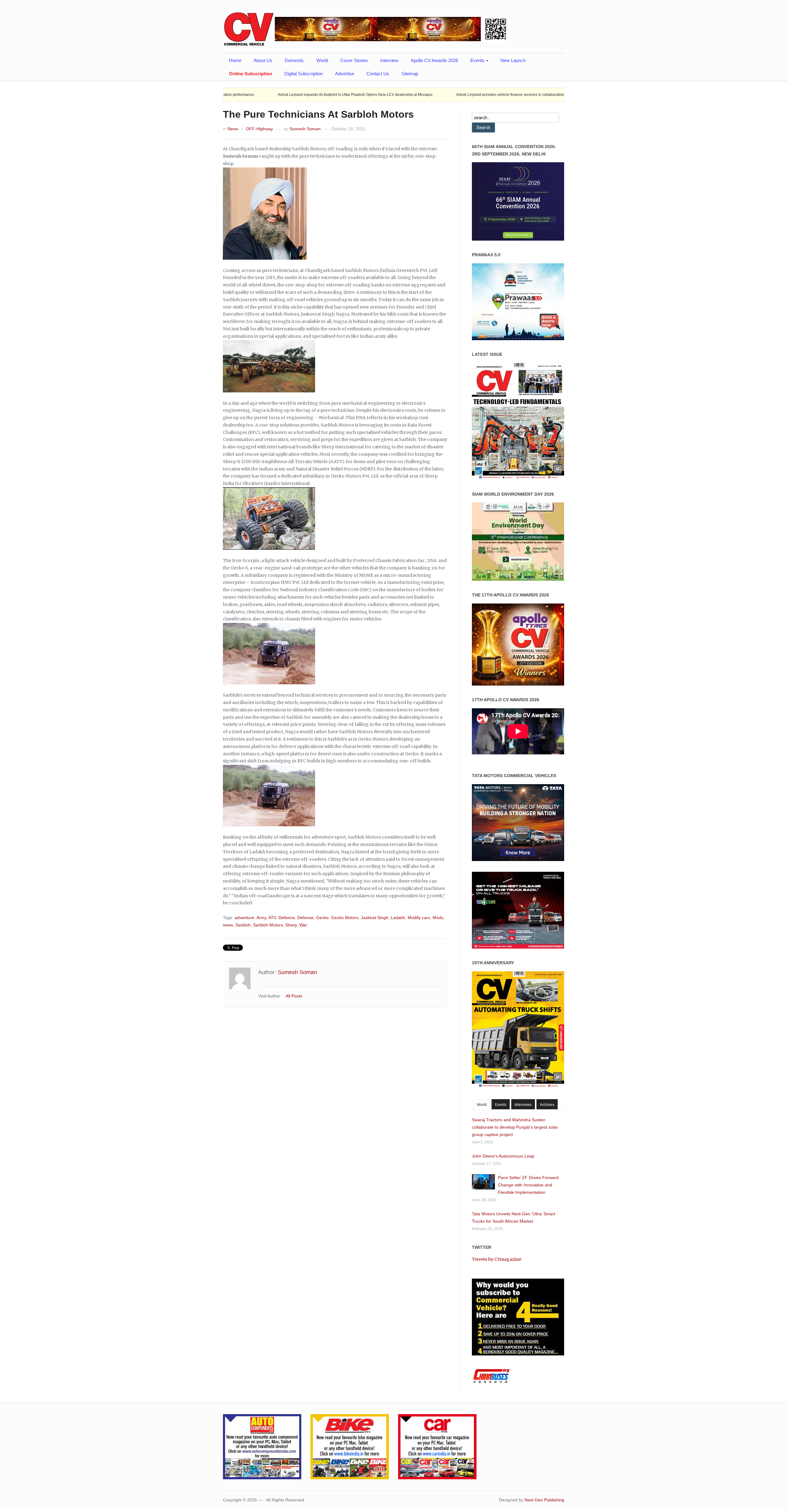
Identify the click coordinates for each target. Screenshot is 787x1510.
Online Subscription (250, 73)
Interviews (523, 1105)
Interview (389, 60)
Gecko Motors (344, 917)
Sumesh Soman (305, 128)
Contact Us (377, 73)
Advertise (344, 73)
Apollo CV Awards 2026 (434, 60)
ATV (272, 917)
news (228, 924)
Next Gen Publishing (544, 1499)
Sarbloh (243, 924)
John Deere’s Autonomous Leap (503, 1156)
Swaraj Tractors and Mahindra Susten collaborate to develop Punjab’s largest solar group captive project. (515, 1127)
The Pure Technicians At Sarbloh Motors (318, 114)
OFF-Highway (259, 128)
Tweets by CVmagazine (496, 1259)
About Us (263, 60)
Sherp (291, 924)
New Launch (513, 60)
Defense (305, 917)
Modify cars (419, 917)
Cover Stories (354, 60)
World (322, 60)
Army (261, 917)
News (232, 128)
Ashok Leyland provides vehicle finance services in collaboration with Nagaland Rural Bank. (459, 94)
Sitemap (409, 73)
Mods (438, 917)
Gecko (322, 917)
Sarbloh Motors (268, 924)
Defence (287, 917)
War (303, 924)
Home (235, 60)
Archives (547, 1105)
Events (474, 62)
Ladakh (398, 917)
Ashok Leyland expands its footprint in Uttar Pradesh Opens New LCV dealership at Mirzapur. (282, 94)
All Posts (294, 995)
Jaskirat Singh (374, 917)
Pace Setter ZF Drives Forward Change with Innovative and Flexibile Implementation (528, 1185)
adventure (244, 917)
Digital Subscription (303, 73)
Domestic (294, 60)
